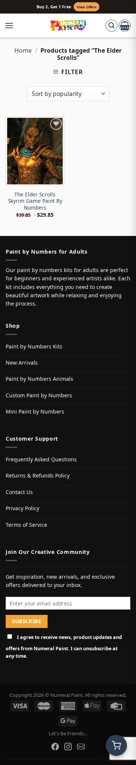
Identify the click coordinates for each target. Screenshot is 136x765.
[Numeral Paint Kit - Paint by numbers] (68, 26)
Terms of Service (26, 524)
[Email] (81, 746)
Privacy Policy (22, 508)
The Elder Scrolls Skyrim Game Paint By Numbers (35, 201)
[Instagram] (68, 746)
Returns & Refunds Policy (38, 475)
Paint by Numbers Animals (39, 378)
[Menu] (13, 25)
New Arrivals (22, 362)
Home (23, 50)
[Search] (111, 26)
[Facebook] (55, 746)
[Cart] (125, 26)
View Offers (86, 7)
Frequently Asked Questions (41, 459)
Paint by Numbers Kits (34, 346)
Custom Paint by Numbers (39, 395)
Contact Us (19, 492)
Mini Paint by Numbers (35, 411)
